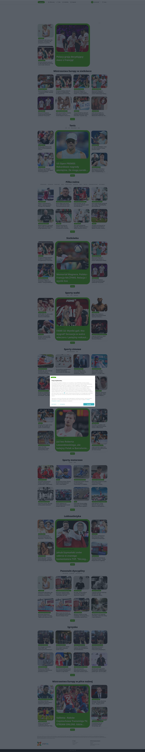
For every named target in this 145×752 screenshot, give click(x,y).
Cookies (58, 400)
